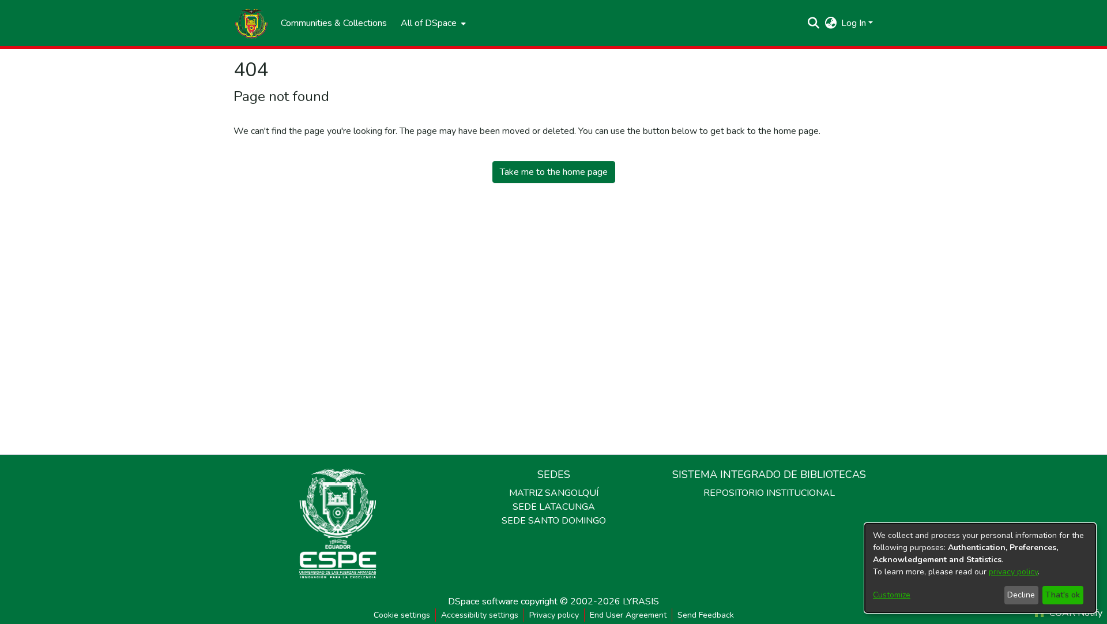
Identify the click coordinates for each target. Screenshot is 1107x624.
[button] (251, 23)
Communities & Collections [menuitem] (334, 23)
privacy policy (1013, 571)
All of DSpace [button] (429, 23)
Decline (1021, 594)
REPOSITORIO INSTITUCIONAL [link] (769, 493)
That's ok (1062, 594)
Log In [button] (854, 23)
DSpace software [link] (483, 601)
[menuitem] (432, 23)
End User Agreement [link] (628, 615)
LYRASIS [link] (641, 601)
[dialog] (980, 568)
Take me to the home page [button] (554, 172)
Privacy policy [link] (554, 615)
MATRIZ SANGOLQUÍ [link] (553, 493)
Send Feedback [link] (705, 615)
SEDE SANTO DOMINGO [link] (554, 520)
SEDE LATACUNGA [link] (554, 506)
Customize (891, 594)
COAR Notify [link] (1074, 613)
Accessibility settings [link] (479, 615)
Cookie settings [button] (402, 615)
